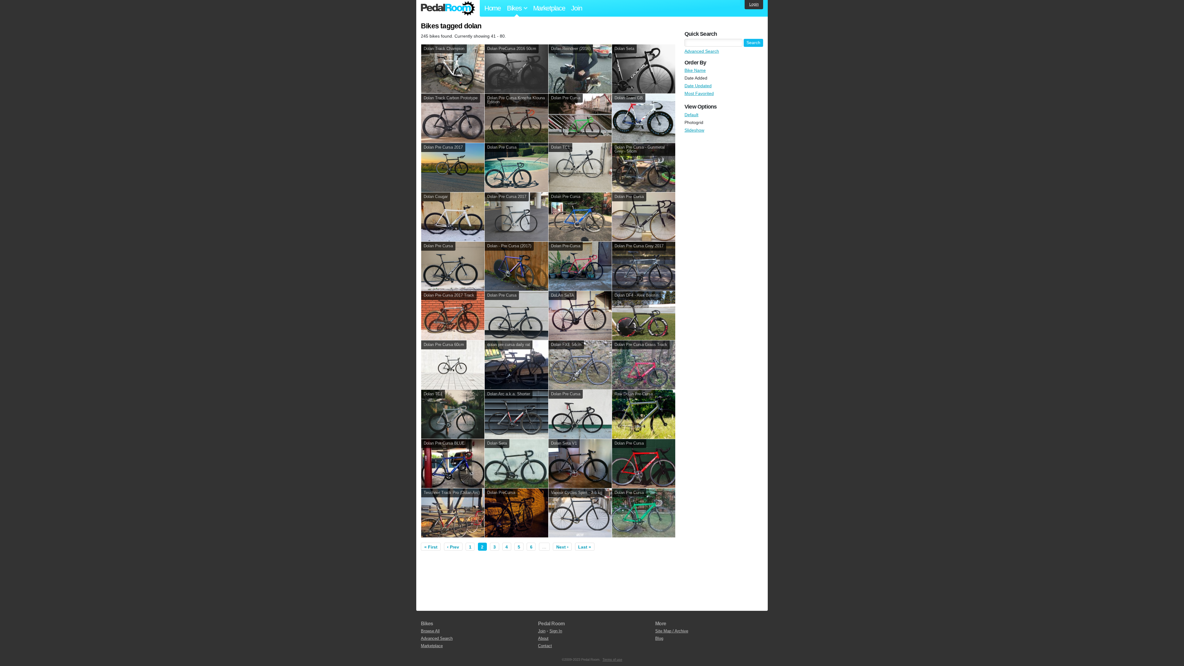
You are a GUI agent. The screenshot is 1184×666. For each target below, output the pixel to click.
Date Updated (698, 85)
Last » (584, 547)
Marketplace (549, 8)
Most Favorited (699, 93)
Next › (562, 547)
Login (754, 4)
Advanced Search (701, 51)
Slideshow (694, 130)
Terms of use (612, 659)
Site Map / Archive (671, 631)
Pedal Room (448, 8)
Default (691, 114)
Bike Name (695, 70)
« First (431, 547)
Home (492, 8)
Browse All (430, 631)
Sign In (555, 631)
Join (576, 8)
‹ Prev (453, 547)
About (543, 638)
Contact (545, 645)
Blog (659, 638)
